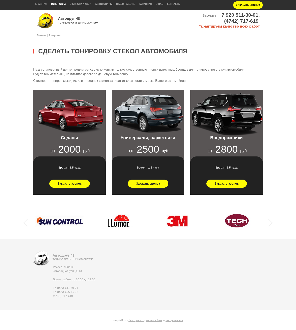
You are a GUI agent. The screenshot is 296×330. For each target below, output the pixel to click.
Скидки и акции (80, 4)
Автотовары (104, 4)
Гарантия (145, 4)
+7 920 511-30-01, (239, 15)
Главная (41, 4)
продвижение (174, 320)
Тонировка (58, 4)
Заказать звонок (248, 5)
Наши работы (125, 4)
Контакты (173, 4)
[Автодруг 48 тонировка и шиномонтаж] (45, 21)
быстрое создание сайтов (145, 320)
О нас (160, 4)
